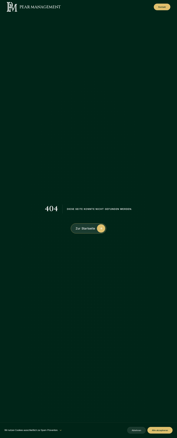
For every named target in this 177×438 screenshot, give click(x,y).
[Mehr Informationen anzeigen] (60, 430)
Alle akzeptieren (160, 430)
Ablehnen (136, 430)
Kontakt (162, 7)
